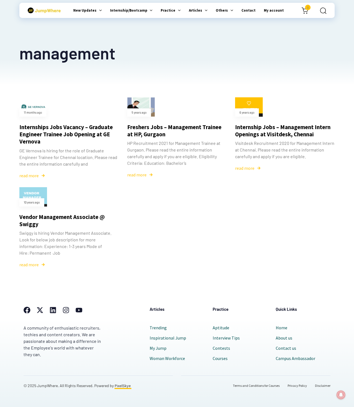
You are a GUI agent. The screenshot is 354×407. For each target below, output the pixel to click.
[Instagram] (66, 310)
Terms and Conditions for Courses (256, 385)
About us (284, 338)
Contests (221, 348)
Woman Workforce (167, 358)
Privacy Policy (297, 385)
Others (222, 10)
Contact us (286, 348)
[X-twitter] (40, 310)
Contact (248, 10)
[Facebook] (27, 310)
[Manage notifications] (341, 394)
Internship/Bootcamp (128, 10)
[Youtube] (79, 310)
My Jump (158, 348)
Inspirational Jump (168, 338)
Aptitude (221, 327)
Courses (220, 358)
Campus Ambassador (295, 358)
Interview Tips (226, 338)
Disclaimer (322, 385)
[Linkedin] (53, 310)
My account (274, 10)
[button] (321, 10)
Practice (168, 10)
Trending (158, 327)
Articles (195, 10)
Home (281, 327)
